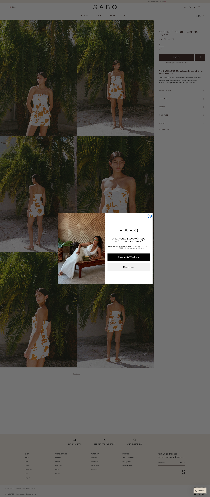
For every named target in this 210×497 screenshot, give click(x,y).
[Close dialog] (150, 216)
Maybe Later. (128, 267)
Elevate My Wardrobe (128, 257)
